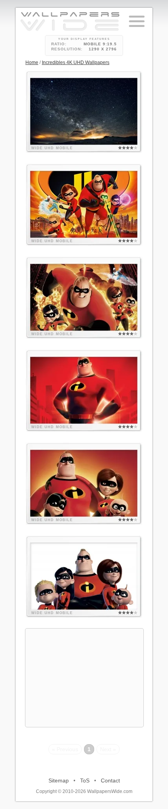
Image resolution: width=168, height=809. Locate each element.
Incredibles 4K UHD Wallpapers (75, 62)
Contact (110, 780)
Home (31, 62)
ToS (84, 780)
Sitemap (58, 780)
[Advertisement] (84, 678)
